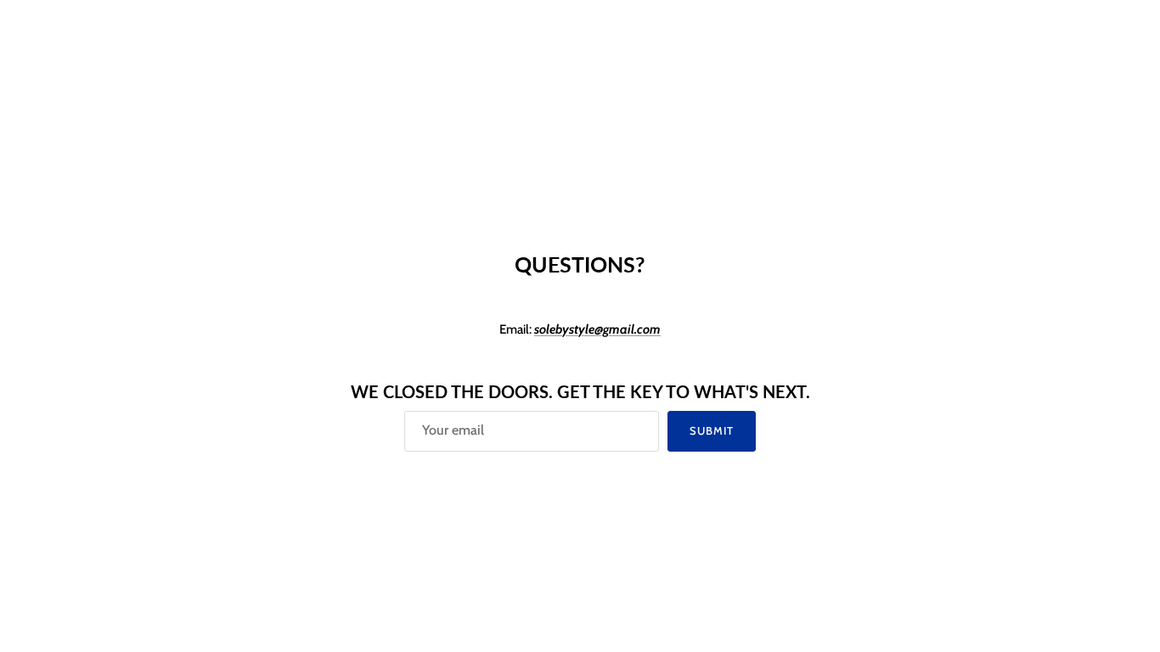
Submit (712, 430)
